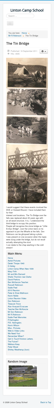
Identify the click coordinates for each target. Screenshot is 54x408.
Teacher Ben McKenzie (18, 309)
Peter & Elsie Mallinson (18, 293)
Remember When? (16, 336)
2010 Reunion (14, 290)
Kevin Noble (13, 295)
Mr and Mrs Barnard (16, 274)
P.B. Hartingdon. (15, 322)
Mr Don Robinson (15, 312)
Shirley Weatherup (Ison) (18, 349)
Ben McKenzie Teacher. (18, 282)
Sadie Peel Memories (17, 317)
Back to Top (45, 402)
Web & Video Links (16, 330)
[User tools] (44, 51)
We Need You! (14, 333)
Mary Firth (12, 271)
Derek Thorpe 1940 (16, 263)
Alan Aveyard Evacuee (18, 306)
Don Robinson (14, 301)
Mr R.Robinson (14, 314)
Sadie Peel (12, 287)
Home (10, 258)
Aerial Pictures (14, 260)
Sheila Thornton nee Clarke (19, 276)
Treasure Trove (14, 303)
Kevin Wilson (13, 325)
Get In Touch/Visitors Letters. (20, 338)
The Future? (13, 341)
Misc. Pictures (14, 328)
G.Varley (11, 266)
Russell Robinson (15, 285)
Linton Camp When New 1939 (20, 268)
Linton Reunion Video (17, 298)
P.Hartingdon (13, 320)
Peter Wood (13, 347)
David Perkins (14, 279)
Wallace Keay (14, 344)
